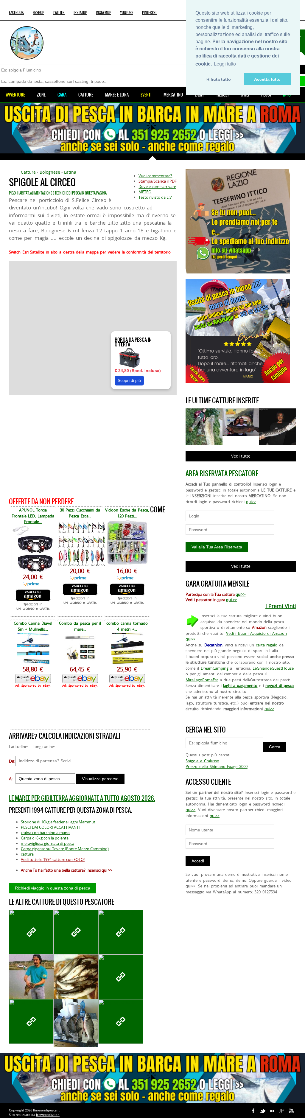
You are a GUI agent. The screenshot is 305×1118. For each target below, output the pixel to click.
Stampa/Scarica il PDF (158, 181)
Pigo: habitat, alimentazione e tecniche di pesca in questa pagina (58, 193)
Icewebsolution (48, 1114)
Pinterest (149, 12)
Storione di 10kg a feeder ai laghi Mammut (58, 822)
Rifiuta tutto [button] (218, 79)
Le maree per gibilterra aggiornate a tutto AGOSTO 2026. (82, 798)
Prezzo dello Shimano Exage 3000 (216, 766)
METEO (145, 192)
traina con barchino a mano (45, 832)
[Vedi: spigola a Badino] (76, 932)
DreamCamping (214, 668)
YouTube (126, 12)
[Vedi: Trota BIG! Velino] (120, 976)
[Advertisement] (93, 445)
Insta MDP (103, 12)
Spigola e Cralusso (202, 761)
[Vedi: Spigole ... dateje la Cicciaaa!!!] (76, 1023)
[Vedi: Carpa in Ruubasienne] (31, 991)
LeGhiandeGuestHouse (273, 668)
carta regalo (267, 645)
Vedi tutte (240, 456)
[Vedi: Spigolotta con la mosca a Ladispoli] (31, 932)
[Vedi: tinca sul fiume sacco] (120, 932)
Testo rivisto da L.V (155, 197)
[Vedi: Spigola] (120, 1021)
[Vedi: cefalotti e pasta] (76, 977)
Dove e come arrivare (157, 186)
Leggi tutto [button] (225, 63)
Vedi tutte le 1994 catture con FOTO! (53, 859)
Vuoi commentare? (155, 175)
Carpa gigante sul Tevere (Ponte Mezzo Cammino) (65, 848)
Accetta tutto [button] (267, 79)
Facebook (16, 12)
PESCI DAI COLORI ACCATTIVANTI (50, 827)
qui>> (251, 501)
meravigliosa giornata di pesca (47, 843)
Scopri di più (129, 380)
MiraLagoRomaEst (202, 679)
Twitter (59, 12)
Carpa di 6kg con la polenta (45, 838)
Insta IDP (80, 12)
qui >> (231, 599)
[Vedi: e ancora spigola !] (31, 1021)
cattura (27, 854)
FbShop (38, 12)
